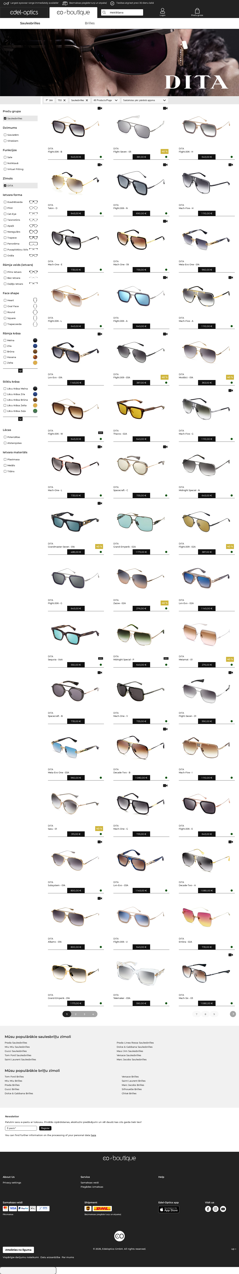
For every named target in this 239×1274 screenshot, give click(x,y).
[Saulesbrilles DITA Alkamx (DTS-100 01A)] (75, 915)
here (93, 1135)
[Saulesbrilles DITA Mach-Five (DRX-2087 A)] (206, 294)
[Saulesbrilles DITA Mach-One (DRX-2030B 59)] (141, 238)
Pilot (10, 208)
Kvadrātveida (15, 202)
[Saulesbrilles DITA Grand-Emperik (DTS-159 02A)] (141, 520)
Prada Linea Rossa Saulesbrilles (135, 1042)
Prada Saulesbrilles (16, 1042)
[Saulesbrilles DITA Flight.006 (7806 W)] (75, 407)
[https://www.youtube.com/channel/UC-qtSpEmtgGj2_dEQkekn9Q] (223, 1209)
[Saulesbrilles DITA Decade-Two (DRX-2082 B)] (141, 746)
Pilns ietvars (14, 272)
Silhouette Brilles (132, 1089)
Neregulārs (13, 231)
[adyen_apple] (33, 1208)
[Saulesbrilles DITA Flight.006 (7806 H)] (206, 125)
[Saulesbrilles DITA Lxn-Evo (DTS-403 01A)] (75, 351)
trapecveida (14, 324)
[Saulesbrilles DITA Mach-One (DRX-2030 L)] (75, 463)
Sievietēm (13, 134)
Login (162, 15)
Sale (9, 157)
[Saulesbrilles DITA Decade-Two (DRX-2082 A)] (206, 859)
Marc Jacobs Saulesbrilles (132, 1059)
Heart (10, 300)
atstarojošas (14, 443)
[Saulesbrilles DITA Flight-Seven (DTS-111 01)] (206, 689)
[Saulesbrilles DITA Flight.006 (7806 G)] (75, 576)
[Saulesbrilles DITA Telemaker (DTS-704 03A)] (141, 972)
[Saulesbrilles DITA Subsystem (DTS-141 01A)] (75, 859)
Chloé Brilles (129, 1093)
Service (85, 1177)
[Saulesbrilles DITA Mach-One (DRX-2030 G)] (141, 802)
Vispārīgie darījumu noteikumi (21, 1257)
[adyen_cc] (5, 1208)
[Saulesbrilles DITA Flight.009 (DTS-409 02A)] (206, 520)
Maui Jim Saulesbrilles (130, 1051)
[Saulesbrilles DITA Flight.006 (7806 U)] (141, 915)
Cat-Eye (11, 213)
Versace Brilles (130, 1076)
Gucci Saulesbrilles (16, 1051)
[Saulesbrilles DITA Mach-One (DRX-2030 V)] (141, 689)
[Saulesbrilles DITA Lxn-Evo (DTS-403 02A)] (206, 576)
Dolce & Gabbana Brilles (19, 1093)
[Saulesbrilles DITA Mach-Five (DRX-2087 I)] (206, 746)
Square (11, 318)
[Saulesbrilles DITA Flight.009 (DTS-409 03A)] (141, 351)
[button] (24, 12)
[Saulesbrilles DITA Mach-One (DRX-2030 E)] (75, 238)
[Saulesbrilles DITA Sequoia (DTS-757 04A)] (75, 633)
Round (11, 312)
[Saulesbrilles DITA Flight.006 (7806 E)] (206, 802)
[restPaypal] (23, 1208)
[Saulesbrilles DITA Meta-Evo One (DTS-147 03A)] (75, 746)
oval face (13, 306)
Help (161, 1177)
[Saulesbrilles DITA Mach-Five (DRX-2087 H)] (206, 181)
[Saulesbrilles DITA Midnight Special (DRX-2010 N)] (206, 463)
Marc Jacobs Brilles (133, 1085)
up (233, 1248)
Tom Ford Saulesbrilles (18, 1055)
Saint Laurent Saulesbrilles (20, 1059)
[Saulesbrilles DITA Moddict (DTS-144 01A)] (206, 351)
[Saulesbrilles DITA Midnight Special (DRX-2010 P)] (141, 633)
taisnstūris (13, 219)
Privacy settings (12, 1182)
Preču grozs (197, 15)
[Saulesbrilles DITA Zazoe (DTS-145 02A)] (141, 576)
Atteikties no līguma (18, 1249)
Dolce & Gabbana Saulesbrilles (135, 1046)
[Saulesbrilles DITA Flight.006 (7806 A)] (141, 294)
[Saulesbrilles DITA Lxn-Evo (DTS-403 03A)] (141, 859)
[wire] (43, 1208)
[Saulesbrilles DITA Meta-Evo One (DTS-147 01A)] (206, 238)
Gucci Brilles (12, 1089)
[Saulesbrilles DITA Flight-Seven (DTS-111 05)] (141, 125)
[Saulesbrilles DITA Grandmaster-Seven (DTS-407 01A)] (75, 520)
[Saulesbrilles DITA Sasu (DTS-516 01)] (75, 802)
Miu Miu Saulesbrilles (17, 1046)
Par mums (68, 1257)
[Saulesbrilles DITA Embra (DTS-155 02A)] (206, 915)
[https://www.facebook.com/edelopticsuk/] (208, 1209)
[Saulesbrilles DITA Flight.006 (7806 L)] (75, 294)
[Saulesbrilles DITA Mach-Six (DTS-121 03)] (206, 972)
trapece (12, 237)
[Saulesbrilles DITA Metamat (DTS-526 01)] (206, 633)
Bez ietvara (13, 277)
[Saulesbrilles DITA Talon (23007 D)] (75, 181)
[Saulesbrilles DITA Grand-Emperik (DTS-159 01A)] (75, 972)
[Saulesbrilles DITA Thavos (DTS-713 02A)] (141, 407)
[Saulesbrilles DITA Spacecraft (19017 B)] (75, 689)
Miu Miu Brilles (13, 1080)
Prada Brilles (12, 1085)
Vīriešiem (12, 140)
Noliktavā (12, 163)
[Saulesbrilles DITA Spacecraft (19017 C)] (141, 463)
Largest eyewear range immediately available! (34, 3)
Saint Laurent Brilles (134, 1080)
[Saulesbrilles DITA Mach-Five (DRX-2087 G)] (206, 407)
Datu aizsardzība (50, 1257)
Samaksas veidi (90, 1182)
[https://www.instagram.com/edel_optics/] (216, 1209)
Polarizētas (13, 437)
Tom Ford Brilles (14, 1076)
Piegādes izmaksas (92, 1186)
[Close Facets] (20, 100)
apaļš (10, 225)
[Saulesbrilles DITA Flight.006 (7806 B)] (75, 125)
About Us (9, 1177)
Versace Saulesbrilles (129, 1055)
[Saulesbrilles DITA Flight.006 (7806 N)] (141, 181)
